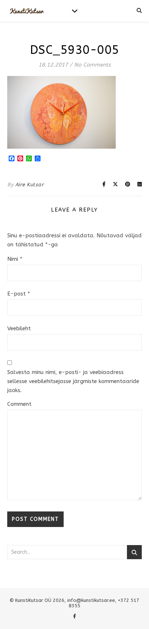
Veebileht (19, 328)
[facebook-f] (74, 616)
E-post (18, 293)
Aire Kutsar (29, 185)
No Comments (92, 64)
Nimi (14, 259)
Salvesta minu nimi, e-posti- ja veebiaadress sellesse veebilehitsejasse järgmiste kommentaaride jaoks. (73, 381)
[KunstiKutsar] (27, 11)
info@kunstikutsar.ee (91, 600)
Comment (19, 404)
